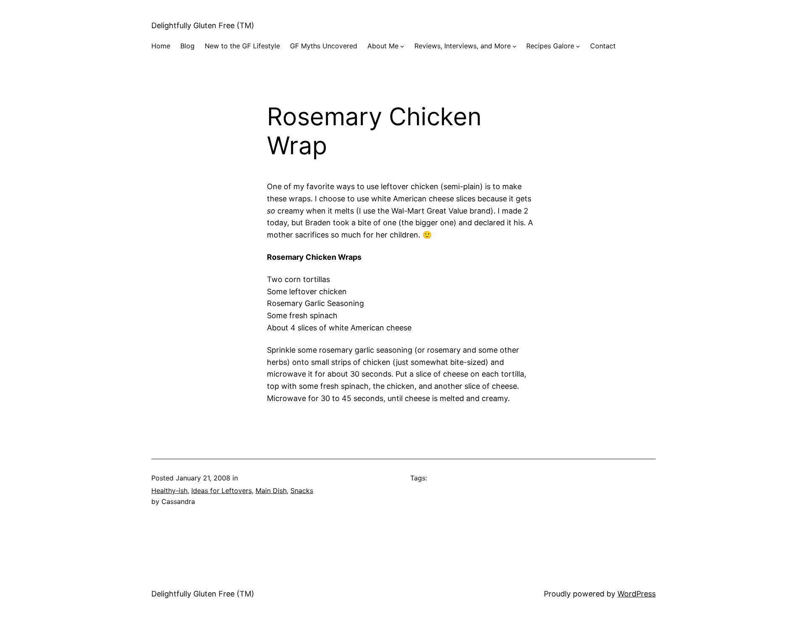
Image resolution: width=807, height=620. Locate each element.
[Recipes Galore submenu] (578, 46)
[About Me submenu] (402, 46)
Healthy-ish (169, 490)
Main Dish (271, 490)
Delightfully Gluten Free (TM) (202, 25)
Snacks (301, 490)
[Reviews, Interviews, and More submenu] (514, 46)
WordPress (636, 593)
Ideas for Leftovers (221, 490)
